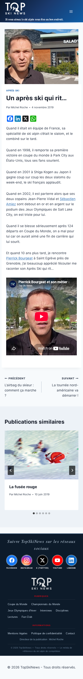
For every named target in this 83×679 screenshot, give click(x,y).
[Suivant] (72, 470)
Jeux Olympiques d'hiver (22, 610)
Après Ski (12, 90)
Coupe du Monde (17, 604)
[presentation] (41, 454)
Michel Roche (19, 107)
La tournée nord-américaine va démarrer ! (65, 387)
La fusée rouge (23, 487)
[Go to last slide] (11, 470)
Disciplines (62, 610)
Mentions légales (17, 633)
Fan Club (27, 616)
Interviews (46, 610)
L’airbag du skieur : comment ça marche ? (20, 387)
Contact (70, 633)
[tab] (34, 513)
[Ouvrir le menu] (71, 11)
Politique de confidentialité (46, 633)
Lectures (13, 616)
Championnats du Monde (45, 604)
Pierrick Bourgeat (19, 258)
